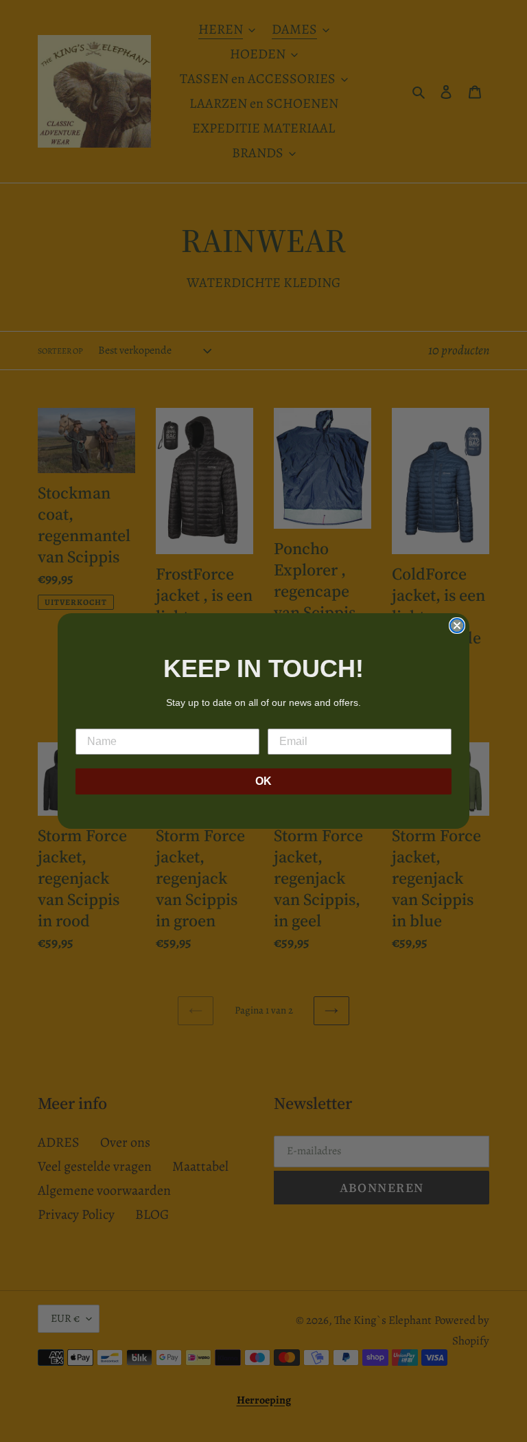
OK (263, 781)
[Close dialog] (457, 625)
